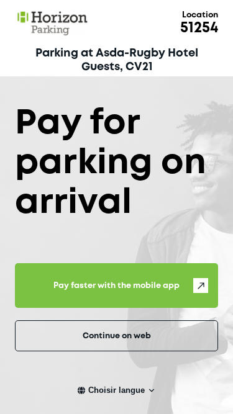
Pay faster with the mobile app (116, 285)
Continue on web (117, 336)
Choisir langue (116, 390)
